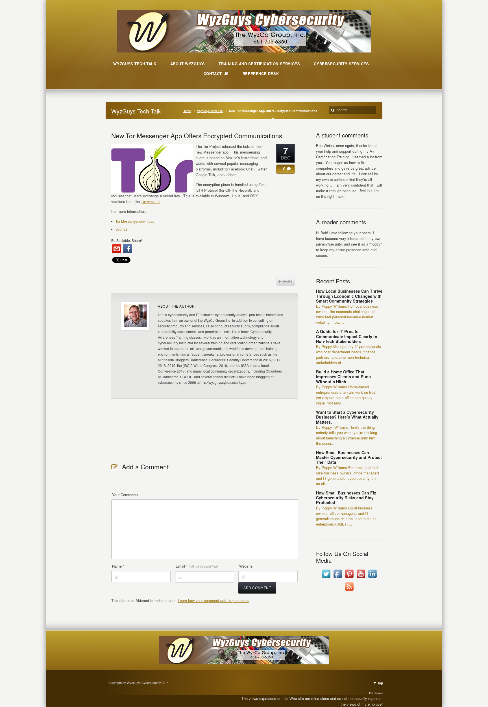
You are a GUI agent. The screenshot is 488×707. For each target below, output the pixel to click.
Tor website (150, 201)
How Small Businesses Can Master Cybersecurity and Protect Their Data (349, 457)
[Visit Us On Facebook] (337, 577)
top (380, 683)
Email (197, 566)
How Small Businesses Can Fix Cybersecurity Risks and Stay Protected (346, 497)
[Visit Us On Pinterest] (349, 577)
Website (245, 566)
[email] (116, 248)
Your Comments (125, 494)
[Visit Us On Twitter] (326, 577)
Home (187, 111)
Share (285, 281)
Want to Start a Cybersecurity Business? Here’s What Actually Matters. (347, 417)
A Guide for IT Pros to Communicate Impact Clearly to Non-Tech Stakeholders (346, 336)
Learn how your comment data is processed (213, 600)
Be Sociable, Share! (126, 240)
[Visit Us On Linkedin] (372, 577)
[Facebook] (127, 248)
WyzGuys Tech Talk (210, 111)
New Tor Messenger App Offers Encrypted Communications (196, 135)
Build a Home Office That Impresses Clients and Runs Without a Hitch (343, 376)
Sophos (121, 229)
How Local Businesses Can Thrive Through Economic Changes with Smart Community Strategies (349, 296)
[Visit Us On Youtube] (361, 577)
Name (118, 566)
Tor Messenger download (135, 221)
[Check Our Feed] (349, 590)
